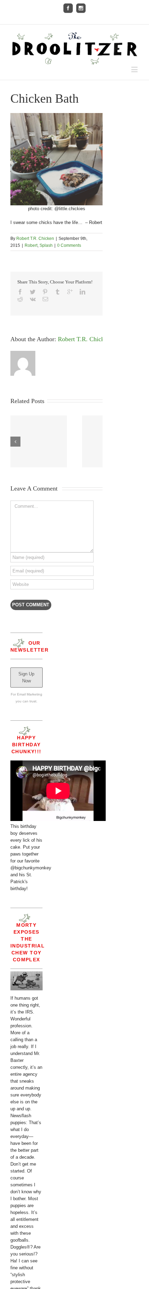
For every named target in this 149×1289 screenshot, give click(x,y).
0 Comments (69, 245)
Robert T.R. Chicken (35, 238)
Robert (31, 245)
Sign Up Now (26, 677)
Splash (46, 245)
